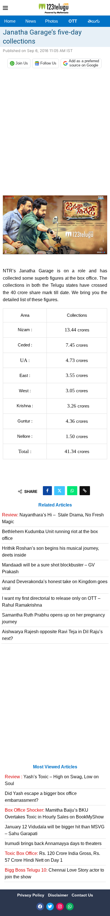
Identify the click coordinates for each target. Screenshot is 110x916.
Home (10, 21)
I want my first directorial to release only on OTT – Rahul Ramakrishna (51, 601)
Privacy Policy (31, 895)
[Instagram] (60, 906)
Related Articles (55, 505)
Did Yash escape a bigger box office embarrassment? (41, 797)
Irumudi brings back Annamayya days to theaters (53, 843)
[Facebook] (40, 906)
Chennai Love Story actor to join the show (54, 873)
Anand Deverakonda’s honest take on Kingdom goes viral (54, 585)
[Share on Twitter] (59, 490)
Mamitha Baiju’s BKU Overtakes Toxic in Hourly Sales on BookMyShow (54, 813)
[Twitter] (50, 906)
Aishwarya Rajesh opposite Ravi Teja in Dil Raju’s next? (52, 635)
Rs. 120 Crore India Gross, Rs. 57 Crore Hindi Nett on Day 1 (52, 857)
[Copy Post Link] (85, 490)
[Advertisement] (55, 133)
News (30, 21)
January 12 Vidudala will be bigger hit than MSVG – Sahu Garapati (54, 830)
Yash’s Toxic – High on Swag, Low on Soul (52, 780)
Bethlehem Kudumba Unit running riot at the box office (50, 535)
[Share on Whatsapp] (72, 490)
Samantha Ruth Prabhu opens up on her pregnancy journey (53, 618)
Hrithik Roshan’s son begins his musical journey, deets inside (50, 551)
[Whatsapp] (70, 906)
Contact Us (82, 895)
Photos (51, 21)
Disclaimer (58, 895)
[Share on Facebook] (47, 490)
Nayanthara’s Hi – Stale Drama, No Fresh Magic (53, 518)
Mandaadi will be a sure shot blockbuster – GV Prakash (48, 568)
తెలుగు (94, 21)
